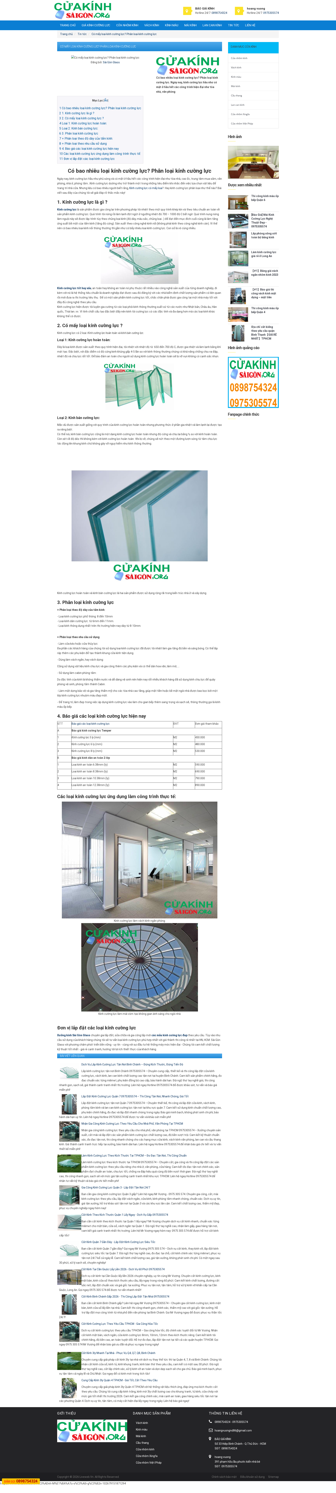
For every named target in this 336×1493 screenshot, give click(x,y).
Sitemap (273, 1477)
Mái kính (190, 25)
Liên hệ (250, 25)
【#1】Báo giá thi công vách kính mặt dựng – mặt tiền (263, 293)
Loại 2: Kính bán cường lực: (78, 128)
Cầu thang (236, 95)
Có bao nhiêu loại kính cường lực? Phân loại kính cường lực (100, 108)
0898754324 (219, 12)
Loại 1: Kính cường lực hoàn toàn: (83, 123)
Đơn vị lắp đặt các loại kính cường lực (87, 159)
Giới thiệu (66, 1413)
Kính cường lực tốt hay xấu (74, 288)
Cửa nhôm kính (127, 25)
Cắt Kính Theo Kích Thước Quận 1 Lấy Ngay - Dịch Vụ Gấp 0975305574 (124, 1214)
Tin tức (233, 25)
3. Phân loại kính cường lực (78, 133)
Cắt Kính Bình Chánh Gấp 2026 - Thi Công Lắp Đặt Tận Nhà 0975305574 (125, 1296)
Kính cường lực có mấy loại (145, 188)
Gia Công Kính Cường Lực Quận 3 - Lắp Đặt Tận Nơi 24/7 (115, 1187)
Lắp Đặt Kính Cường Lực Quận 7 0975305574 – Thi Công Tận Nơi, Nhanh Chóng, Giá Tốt (135, 1096)
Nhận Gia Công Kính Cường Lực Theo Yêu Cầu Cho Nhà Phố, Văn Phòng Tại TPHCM (132, 1123)
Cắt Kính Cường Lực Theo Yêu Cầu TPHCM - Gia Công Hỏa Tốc (119, 1323)
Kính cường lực (66, 209)
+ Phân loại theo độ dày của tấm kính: (86, 138)
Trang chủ (68, 25)
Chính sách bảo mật (224, 1477)
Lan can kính (212, 25)
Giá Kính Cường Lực (96, 25)
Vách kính (151, 25)
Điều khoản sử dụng (252, 1477)
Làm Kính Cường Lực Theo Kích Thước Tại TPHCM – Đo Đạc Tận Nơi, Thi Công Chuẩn (134, 1155)
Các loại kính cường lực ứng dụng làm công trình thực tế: (100, 154)
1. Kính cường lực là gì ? (76, 113)
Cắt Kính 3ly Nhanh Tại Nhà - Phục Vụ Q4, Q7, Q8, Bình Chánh (118, 1353)
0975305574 (271, 12)
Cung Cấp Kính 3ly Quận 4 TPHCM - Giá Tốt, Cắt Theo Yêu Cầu (119, 1380)
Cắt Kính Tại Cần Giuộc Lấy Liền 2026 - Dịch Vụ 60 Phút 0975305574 (122, 1269)
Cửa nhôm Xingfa (240, 114)
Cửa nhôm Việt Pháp (242, 123)
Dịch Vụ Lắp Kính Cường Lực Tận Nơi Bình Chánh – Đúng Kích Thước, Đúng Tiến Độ (132, 1064)
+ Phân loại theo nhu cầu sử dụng (83, 143)
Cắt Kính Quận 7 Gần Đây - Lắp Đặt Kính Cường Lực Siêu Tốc (118, 1242)
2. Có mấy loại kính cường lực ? (81, 118)
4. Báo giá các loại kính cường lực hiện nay (89, 149)
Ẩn (106, 100)
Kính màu (171, 25)
